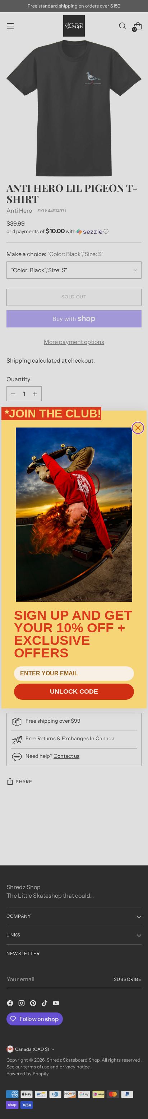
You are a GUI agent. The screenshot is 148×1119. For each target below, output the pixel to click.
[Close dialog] (138, 428)
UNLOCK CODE (74, 691)
